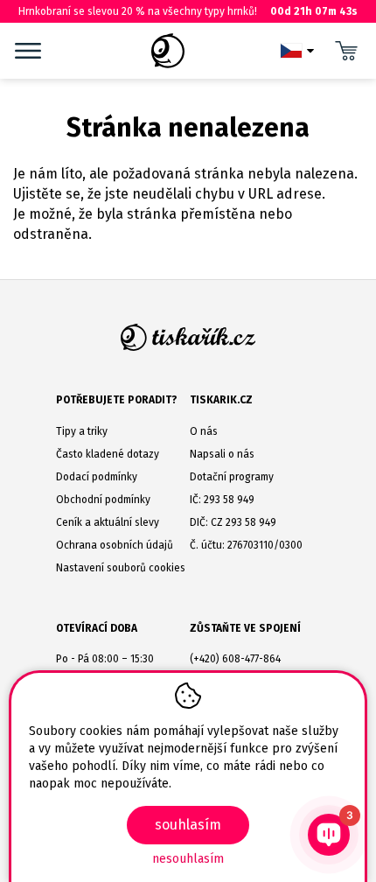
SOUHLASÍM (188, 824)
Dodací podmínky (96, 477)
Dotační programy (232, 477)
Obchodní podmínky (103, 500)
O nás (204, 431)
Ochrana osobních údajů (114, 545)
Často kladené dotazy (107, 454)
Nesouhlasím (188, 858)
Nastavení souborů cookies (120, 568)
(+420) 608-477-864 (235, 659)
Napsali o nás (222, 454)
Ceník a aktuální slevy (107, 522)
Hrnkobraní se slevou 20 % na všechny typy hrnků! (188, 11)
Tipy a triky (82, 431)
